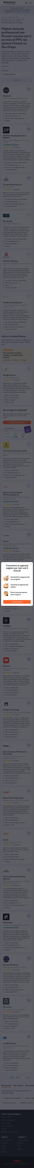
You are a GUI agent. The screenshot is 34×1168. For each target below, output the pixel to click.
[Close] (31, 564)
